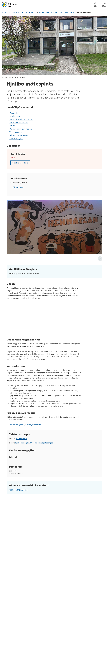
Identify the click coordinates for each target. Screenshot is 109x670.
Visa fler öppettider (20, 163)
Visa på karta (21, 187)
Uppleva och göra (16, 12)
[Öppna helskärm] (100, 258)
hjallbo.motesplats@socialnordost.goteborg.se (34, 443)
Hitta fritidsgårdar (67, 12)
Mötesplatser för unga (48, 12)
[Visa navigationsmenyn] (104, 4)
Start (4, 12)
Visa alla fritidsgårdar (18, 490)
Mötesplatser (31, 12)
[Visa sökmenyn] (95, 4)
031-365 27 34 (21, 438)
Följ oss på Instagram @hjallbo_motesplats (24, 425)
